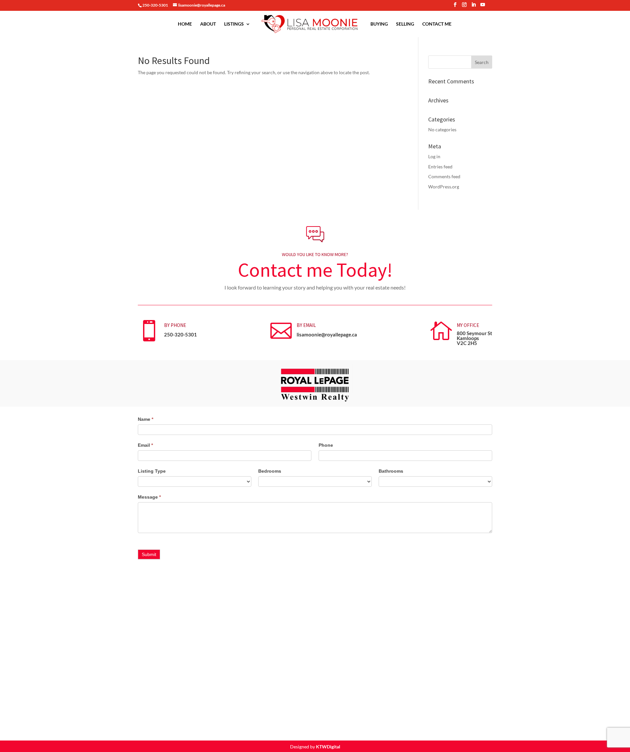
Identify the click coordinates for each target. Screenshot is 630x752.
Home (185, 24)
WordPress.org (443, 186)
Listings (234, 24)
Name (145, 419)
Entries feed (440, 166)
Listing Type (152, 471)
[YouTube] (482, 6)
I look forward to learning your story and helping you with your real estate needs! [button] (315, 287)
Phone (326, 445)
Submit (149, 554)
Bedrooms (269, 471)
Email (145, 445)
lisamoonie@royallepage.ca (327, 334)
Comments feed (444, 176)
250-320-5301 (180, 334)
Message (149, 497)
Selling (405, 24)
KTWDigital (328, 746)
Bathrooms (391, 471)
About (208, 24)
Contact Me (437, 24)
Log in (434, 156)
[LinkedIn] (473, 6)
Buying (379, 24)
